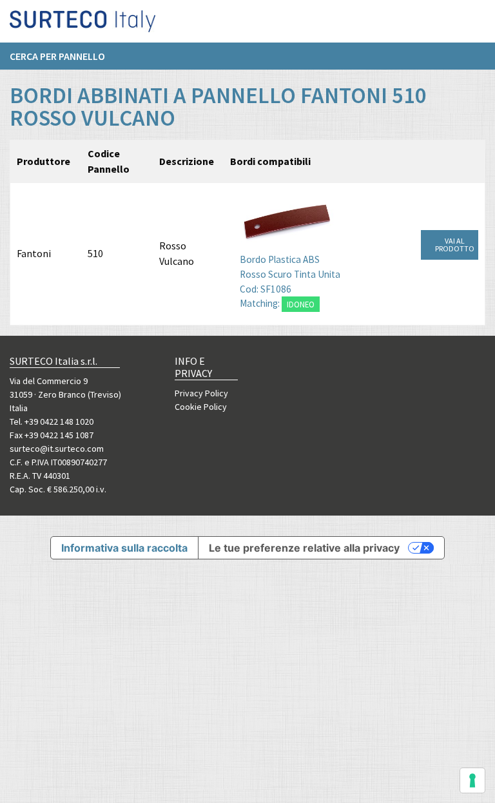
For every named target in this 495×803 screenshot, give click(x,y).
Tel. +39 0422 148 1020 (51, 421)
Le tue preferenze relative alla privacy (304, 547)
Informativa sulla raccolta (124, 547)
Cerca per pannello (57, 56)
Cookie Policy (201, 406)
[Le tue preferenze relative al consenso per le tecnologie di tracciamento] (472, 780)
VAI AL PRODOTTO (454, 244)
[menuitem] (64, 56)
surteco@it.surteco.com (57, 448)
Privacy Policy (201, 393)
